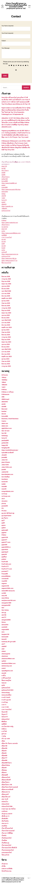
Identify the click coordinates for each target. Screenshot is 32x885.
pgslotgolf (5, 552)
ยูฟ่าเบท (4, 734)
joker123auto (6, 462)
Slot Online (5, 610)
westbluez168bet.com (9, 663)
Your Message (5, 48)
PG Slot (4, 511)
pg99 (3, 244)
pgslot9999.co (6, 547)
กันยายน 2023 (6, 361)
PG (2, 508)
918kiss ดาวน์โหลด (8, 392)
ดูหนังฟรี (4, 252)
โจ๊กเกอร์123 (5, 855)
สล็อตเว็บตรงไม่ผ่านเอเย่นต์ (10, 787)
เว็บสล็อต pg (5, 843)
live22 (3, 248)
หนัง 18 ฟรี (5, 799)
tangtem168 (5, 634)
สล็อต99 (4, 768)
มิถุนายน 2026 (6, 281)
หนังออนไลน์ (5, 804)
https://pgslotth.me (7, 206)
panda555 (5, 506)
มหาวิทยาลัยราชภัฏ (7, 726)
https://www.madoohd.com (10, 222)
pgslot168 (5, 537)
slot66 (3, 175)
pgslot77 (4, 540)
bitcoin (4, 414)
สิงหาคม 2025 (6, 306)
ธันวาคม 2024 (6, 325)
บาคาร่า (4, 705)
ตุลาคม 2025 (5, 301)
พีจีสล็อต (4, 722)
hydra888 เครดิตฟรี (8, 452)
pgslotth (4, 554)
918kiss (4, 220)
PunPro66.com (6, 564)
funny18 (4, 200)
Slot (3, 608)
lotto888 (4, 486)
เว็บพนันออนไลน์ (6, 838)
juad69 (4, 469)
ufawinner (5, 656)
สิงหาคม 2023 (6, 364)
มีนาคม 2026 (5, 289)
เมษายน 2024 (6, 344)
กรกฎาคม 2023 (6, 366)
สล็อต (3, 741)
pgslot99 (4, 545)
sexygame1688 (6, 603)
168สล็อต (4, 380)
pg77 (3, 520)
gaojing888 (5, 440)
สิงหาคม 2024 (6, 335)
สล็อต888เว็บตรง (7, 763)
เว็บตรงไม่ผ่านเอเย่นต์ (8, 831)
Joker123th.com (7, 467)
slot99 (3, 172)
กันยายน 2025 (6, 303)
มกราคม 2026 (6, 293)
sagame (4, 583)
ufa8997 (4, 646)
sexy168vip (5, 598)
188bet (4, 382)
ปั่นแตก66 (4, 712)
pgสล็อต (4, 557)
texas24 (4, 639)
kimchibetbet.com (7, 474)
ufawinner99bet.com (8, 658)
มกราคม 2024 (6, 352)
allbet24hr (5, 402)
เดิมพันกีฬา (5, 818)
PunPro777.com (7, 569)
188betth (4, 208)
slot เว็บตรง (5, 170)
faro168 (4, 433)
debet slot (5, 423)
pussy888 (5, 187)
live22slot (5, 479)
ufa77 (3, 644)
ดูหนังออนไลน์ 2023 (7, 690)
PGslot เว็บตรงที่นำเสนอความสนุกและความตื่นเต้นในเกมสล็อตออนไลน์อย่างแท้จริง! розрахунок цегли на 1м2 (16, 6)
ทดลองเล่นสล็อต (6, 695)
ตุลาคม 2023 (5, 359)
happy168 (5, 445)
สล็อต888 (4, 760)
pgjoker (4, 532)
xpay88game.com (7, 671)
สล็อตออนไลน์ (6, 777)
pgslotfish (5, 549)
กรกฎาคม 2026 (6, 279)
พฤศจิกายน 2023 (7, 356)
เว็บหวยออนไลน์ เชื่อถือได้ (9, 848)
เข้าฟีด (4, 866)
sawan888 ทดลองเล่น (8, 591)
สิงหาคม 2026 (6, 276)
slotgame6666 (6, 620)
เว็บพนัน (4, 835)
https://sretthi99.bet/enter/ (10, 450)
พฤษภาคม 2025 (6, 313)
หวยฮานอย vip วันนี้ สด (9, 809)
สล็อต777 (4, 758)
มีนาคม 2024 (5, 347)
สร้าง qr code (6, 738)
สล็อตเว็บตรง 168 (7, 785)
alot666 (4, 406)
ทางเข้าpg (5, 702)
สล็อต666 (4, 755)
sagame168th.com (7, 588)
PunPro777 (5, 566)
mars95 (4, 489)
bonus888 (5, 181)
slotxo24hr (5, 191)
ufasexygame (6, 654)
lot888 (3, 484)
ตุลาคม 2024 (5, 330)
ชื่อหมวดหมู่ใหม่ (6, 680)
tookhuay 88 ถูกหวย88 (9, 642)
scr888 (4, 593)
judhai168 (5, 179)
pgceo (4, 525)
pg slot (4, 239)
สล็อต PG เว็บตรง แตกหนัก (10, 743)
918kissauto (5, 394)
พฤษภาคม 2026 (6, 284)
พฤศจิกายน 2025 (7, 298)
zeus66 (4, 673)
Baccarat (4, 409)
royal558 (4, 581)
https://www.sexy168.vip (9, 258)
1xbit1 (3, 387)
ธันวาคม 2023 (6, 354)
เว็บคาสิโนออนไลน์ (7, 828)
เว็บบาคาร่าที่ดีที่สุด (7, 833)
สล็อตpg (4, 770)
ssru (3, 632)
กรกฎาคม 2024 (6, 337)
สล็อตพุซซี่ (5, 775)
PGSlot (4, 535)
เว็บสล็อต (4, 840)
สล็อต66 (4, 753)
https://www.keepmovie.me (10, 254)
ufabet (4, 651)
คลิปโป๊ (4, 196)
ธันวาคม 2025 (6, 296)
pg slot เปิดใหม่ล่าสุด (8, 513)
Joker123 (4, 460)
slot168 (4, 615)
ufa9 (3, 649)
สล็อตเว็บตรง (6, 177)
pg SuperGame (6, 516)
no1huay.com (6, 496)
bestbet (4, 411)
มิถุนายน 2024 (6, 339)
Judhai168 (5, 472)
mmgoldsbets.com (8, 491)
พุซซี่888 (4, 235)
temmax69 (5, 637)
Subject (4, 41)
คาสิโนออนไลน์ (6, 678)
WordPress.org (6, 871)
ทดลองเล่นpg (6, 692)
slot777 (4, 617)
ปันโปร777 (5, 717)
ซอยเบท (4, 683)
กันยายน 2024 (6, 332)
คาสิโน (4, 675)
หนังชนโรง (5, 801)
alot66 (3, 404)
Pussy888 (5, 574)
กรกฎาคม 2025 (6, 308)
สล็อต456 (4, 748)
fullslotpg (5, 436)
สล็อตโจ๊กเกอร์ (6, 797)
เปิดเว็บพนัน (5, 821)
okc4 (3, 499)
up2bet (4, 661)
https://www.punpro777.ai (9, 260)
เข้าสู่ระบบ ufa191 (7, 814)
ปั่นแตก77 (4, 714)
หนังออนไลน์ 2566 (7, 806)
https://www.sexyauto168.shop (11, 189)
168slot (4, 377)
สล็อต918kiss (6, 765)
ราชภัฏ (4, 736)
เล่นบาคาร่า (5, 823)
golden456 (5, 443)
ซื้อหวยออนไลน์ (6, 263)
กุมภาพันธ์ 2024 (6, 349)
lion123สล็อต (6, 477)
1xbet (3, 198)
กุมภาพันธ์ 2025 (6, 320)
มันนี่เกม (4, 729)
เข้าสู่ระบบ (5, 864)
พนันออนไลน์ (5, 719)
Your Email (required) (7, 33)
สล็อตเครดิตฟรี (6, 780)
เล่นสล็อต (4, 826)
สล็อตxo (4, 772)
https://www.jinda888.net (9, 183)
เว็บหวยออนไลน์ (6, 845)
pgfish (4, 528)
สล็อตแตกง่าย (6, 792)
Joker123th (5, 465)
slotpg (3, 194)
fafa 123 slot (5, 431)
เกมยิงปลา (5, 811)
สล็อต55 (4, 751)
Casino (4, 421)
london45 (5, 482)
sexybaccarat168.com (9, 600)
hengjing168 (5, 448)
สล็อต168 (4, 746)
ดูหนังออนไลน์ (6, 210)
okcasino (4, 501)
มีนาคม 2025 (5, 318)
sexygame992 (6, 605)
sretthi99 (4, 627)
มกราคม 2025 (6, 322)
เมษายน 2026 (6, 286)
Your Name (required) (7, 26)
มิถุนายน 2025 (6, 310)
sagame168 (5, 586)
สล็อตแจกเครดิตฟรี (7, 789)
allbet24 (4, 204)
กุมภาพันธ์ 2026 (6, 291)
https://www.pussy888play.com (11, 233)
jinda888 (4, 457)
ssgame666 (5, 629)
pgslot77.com (6, 542)
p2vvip (4, 503)
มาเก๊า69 (4, 731)
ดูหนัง (3, 231)
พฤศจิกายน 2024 (7, 327)
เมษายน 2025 (6, 315)
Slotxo (4, 622)
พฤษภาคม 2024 (6, 342)
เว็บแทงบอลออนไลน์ (8, 850)
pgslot (3, 185)
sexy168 (4, 595)
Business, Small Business (10, 419)
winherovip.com (7, 666)
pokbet (4, 559)
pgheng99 (5, 530)
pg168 (3, 168)
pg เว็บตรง (5, 518)
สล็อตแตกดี (5, 794)
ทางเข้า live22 (6, 697)
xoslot (4, 668)
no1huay (4, 494)
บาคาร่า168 (5, 707)
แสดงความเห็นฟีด (7, 868)
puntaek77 (5, 571)
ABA (3, 397)
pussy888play (6, 576)
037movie (5, 375)
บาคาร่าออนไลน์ (7, 237)
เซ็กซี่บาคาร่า (5, 816)
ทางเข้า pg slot (6, 700)
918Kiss (4, 389)
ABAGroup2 (5, 399)
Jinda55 (4, 455)
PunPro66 (5, 562)
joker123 (4, 166)
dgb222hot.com (7, 428)
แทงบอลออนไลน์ (7, 852)
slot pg (4, 612)
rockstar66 (5, 579)
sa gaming (5, 227)
